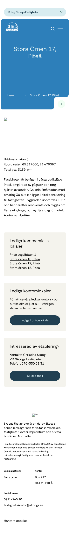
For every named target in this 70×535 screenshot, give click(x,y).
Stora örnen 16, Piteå (25, 259)
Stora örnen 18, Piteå (25, 268)
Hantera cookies (15, 521)
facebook (10, 477)
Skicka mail (35, 376)
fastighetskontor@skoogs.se (23, 505)
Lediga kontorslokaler (35, 320)
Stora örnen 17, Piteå (25, 263)
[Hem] (12, 27)
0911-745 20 (13, 499)
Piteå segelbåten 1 (23, 255)
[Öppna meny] (60, 29)
